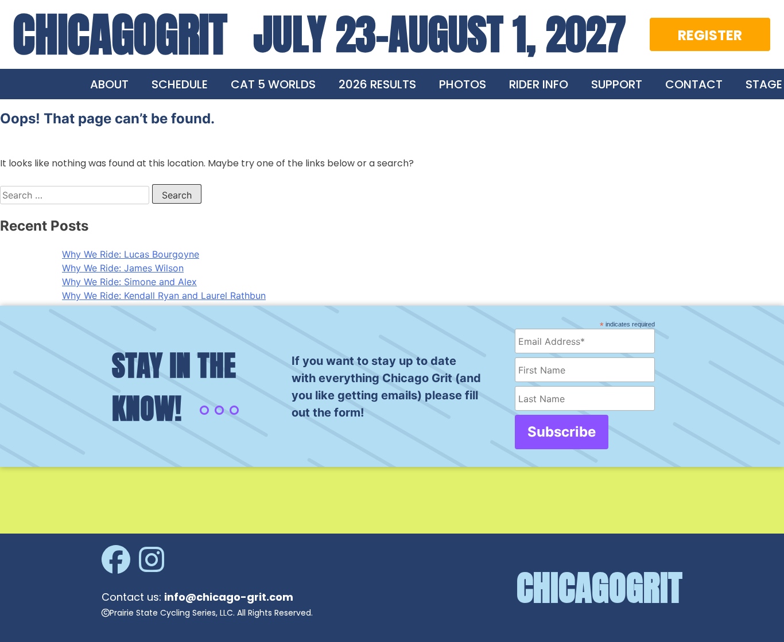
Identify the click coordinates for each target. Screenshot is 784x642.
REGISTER (710, 35)
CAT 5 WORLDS (273, 84)
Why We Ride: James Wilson (123, 268)
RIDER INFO (538, 84)
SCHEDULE (180, 84)
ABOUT (109, 84)
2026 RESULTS (377, 84)
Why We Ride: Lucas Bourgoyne (130, 254)
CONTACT (694, 84)
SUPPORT (616, 84)
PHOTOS (462, 84)
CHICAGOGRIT (120, 34)
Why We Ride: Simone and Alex (129, 281)
